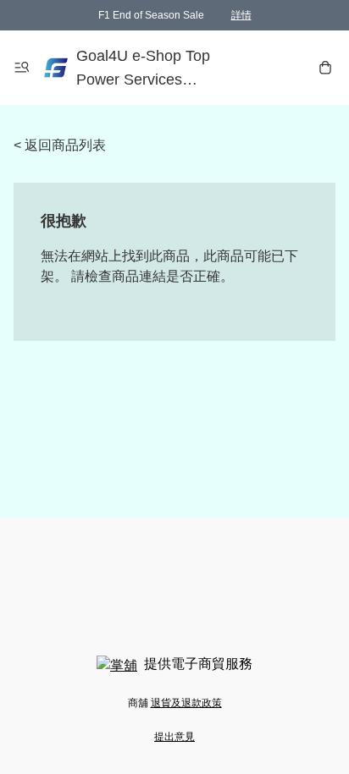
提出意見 (174, 737)
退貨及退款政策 (186, 703)
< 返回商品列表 (60, 145)
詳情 (241, 15)
